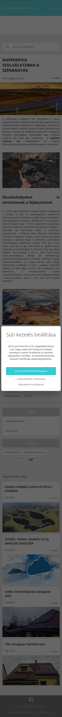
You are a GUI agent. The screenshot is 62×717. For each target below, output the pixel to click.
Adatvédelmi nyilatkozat (31, 384)
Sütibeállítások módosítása (31, 378)
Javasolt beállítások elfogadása (31, 370)
